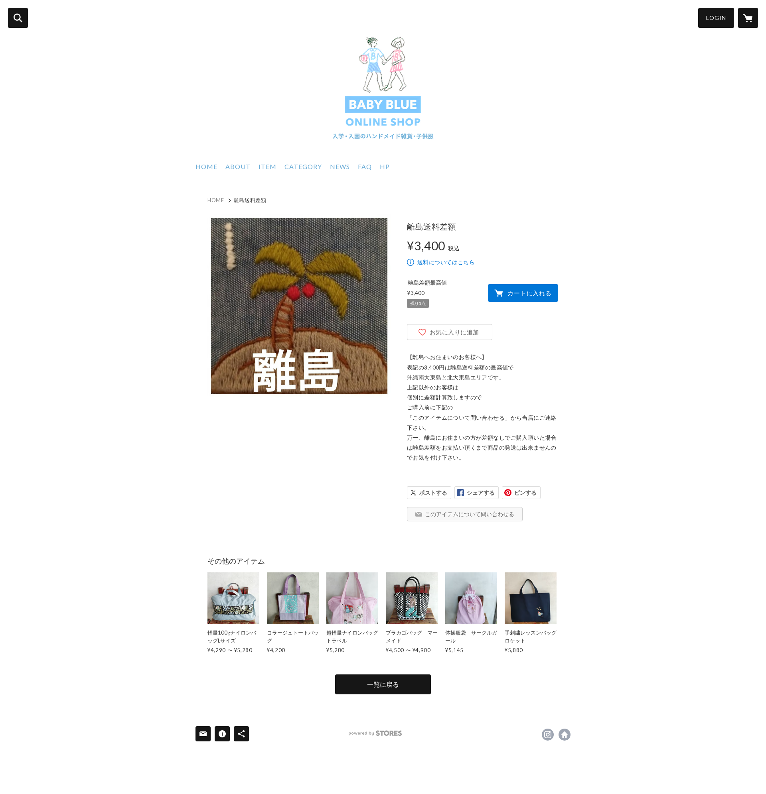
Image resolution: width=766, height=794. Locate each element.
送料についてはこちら (446, 262)
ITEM (267, 166)
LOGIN (716, 17)
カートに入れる (529, 293)
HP (385, 166)
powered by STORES (375, 733)
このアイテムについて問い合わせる (469, 514)
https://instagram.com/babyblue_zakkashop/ (548, 735)
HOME (206, 166)
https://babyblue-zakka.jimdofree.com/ (565, 735)
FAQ (365, 166)
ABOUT (238, 166)
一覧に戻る (383, 684)
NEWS (340, 166)
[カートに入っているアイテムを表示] (748, 18)
